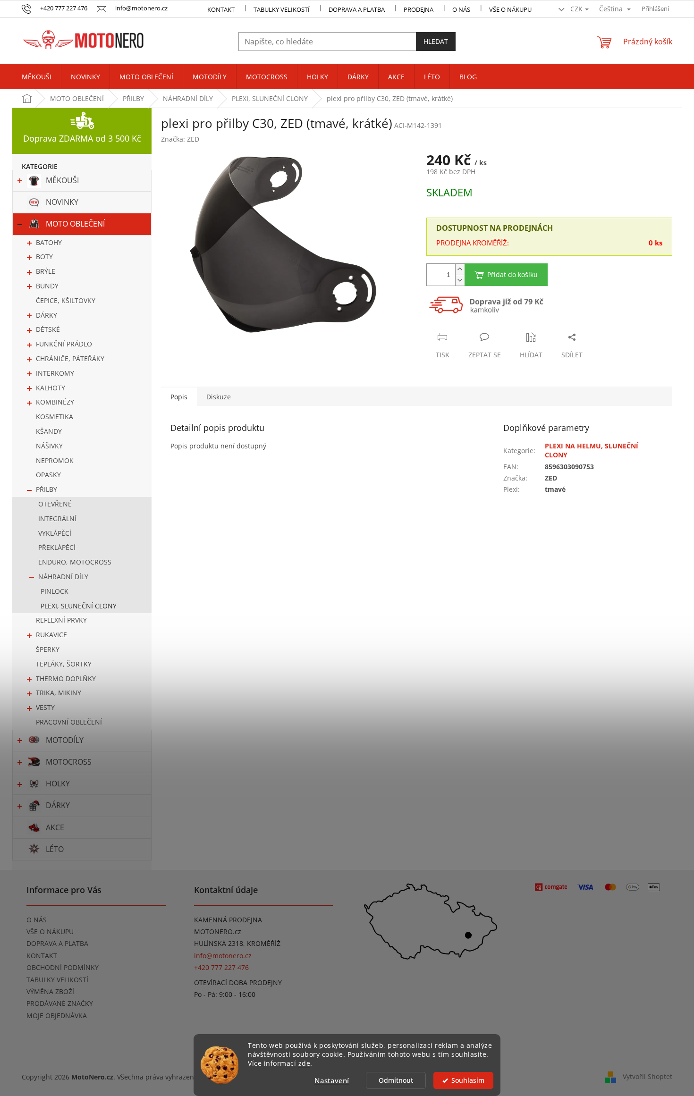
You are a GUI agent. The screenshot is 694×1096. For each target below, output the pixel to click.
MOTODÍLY (65, 740)
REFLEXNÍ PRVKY (61, 619)
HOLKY (58, 783)
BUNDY (47, 285)
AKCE (55, 827)
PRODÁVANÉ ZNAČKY (59, 1003)
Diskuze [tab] (218, 396)
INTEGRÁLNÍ (57, 518)
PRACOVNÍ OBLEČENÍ (69, 721)
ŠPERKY (47, 649)
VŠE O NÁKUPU (510, 9)
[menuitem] (36, 77)
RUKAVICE (51, 634)
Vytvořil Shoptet (647, 1075)
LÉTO (55, 849)
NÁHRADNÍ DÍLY (63, 576)
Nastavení (331, 1080)
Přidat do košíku (512, 274)
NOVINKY (62, 202)
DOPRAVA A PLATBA (57, 943)
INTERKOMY (55, 373)
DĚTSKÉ (48, 329)
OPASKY (48, 474)
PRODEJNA (418, 9)
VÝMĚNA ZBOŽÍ (50, 991)
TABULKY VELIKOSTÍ (57, 979)
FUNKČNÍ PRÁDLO (64, 343)
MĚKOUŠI (62, 180)
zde (304, 1063)
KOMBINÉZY (55, 401)
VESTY (45, 707)
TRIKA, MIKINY (58, 692)
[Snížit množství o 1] (460, 280)
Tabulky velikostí (282, 9)
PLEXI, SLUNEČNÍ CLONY (79, 605)
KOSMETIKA (54, 416)
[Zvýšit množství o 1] (460, 269)
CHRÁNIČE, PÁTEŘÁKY (70, 358)
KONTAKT (221, 9)
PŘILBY (46, 489)
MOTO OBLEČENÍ (75, 224)
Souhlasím (467, 1080)
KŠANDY (49, 431)
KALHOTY (50, 387)
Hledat (435, 41)
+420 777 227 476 (221, 967)
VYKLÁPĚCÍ (54, 533)
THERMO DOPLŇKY (66, 678)
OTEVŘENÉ (55, 503)
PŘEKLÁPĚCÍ (57, 547)
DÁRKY (46, 315)
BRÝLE (45, 271)
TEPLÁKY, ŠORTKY (64, 663)
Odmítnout (396, 1080)
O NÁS (461, 9)
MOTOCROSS (69, 762)
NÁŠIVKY (49, 445)
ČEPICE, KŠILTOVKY (65, 300)
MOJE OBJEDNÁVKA (56, 1015)
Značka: (180, 139)
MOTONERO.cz (217, 931)
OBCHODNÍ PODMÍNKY (62, 967)
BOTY (44, 256)
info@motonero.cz (223, 955)
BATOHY (49, 242)
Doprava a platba (357, 9)
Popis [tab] (178, 396)
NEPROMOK (55, 460)
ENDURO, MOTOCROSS (74, 561)
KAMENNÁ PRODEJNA (228, 919)
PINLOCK (54, 591)
